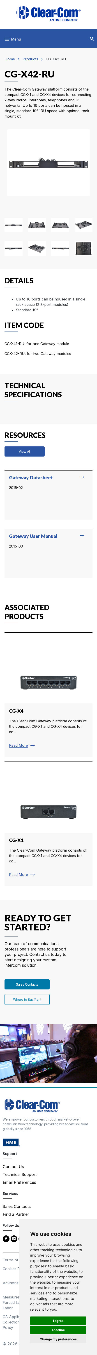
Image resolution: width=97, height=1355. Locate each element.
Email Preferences (19, 1182)
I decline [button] (58, 1330)
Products (30, 59)
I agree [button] (58, 1321)
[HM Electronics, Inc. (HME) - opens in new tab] (12, 1142)
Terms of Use (14, 1260)
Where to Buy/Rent (27, 999)
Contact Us (13, 1166)
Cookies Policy (15, 1268)
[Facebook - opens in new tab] (6, 1238)
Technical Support (20, 1174)
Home (10, 59)
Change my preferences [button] (58, 1339)
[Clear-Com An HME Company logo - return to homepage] (31, 1105)
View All (24, 451)
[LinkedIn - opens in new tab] (14, 1238)
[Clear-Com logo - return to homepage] (48, 14)
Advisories (11, 1283)
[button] (92, 39)
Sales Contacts (27, 984)
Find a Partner (16, 1214)
